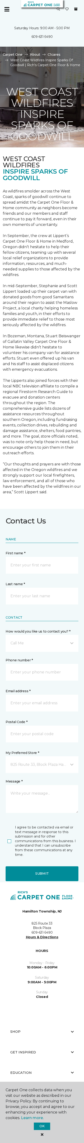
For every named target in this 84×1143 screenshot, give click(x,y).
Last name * (15, 584)
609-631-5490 (42, 37)
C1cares (54, 54)
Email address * (18, 691)
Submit (42, 873)
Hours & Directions (42, 937)
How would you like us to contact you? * (38, 631)
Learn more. (32, 1118)
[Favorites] (67, 9)
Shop (15, 1031)
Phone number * (19, 660)
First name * (15, 553)
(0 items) (75, 9)
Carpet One (12, 54)
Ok (41, 1126)
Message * (14, 781)
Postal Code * (16, 722)
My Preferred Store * (22, 752)
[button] (58, 9)
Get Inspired (23, 1052)
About (35, 54)
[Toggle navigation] (7, 9)
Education (21, 1073)
